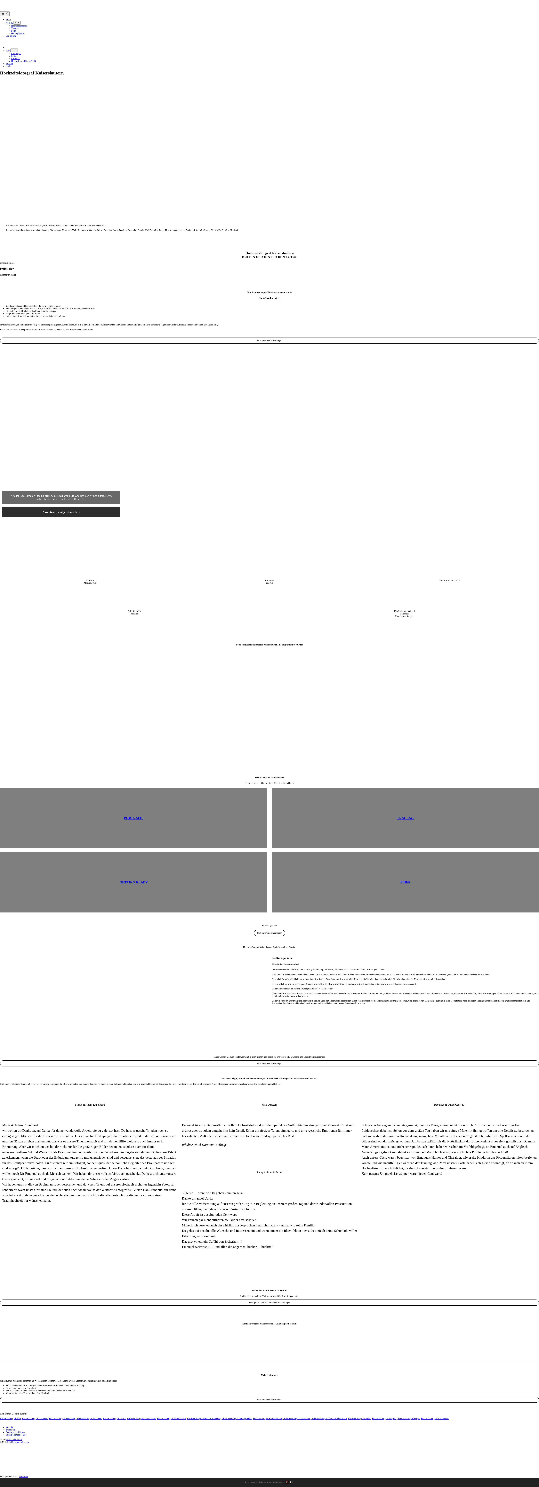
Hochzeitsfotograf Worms (114, 1418)
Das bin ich (11, 36)
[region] (269, 142)
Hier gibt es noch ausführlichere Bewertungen (269, 1302)
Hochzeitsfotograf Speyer (409, 1418)
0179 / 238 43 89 (14, 1439)
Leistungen (16, 53)
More (8, 51)
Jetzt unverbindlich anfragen (269, 340)
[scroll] (4, 1462)
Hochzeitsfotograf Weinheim (89, 1418)
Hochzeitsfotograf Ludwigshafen (237, 1418)
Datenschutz (50, 498)
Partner (14, 56)
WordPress (23, 1476)
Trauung (15, 28)
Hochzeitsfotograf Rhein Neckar (171, 1418)
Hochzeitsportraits (19, 26)
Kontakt (9, 63)
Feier (13, 31)
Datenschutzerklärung (15, 1432)
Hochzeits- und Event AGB (23, 61)
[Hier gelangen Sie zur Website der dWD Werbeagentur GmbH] (288, 1482)
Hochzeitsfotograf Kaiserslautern (141, 1418)
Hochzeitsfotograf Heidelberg (62, 1418)
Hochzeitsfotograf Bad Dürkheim (267, 1418)
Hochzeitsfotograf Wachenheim (435, 1418)
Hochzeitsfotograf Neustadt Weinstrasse (329, 1418)
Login (8, 66)
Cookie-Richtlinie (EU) (73, 498)
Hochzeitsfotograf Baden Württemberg (204, 1418)
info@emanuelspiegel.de (18, 1442)
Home (8, 19)
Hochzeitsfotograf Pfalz (10, 1418)
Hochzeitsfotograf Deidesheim (296, 1418)
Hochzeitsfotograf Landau (359, 1418)
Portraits (133, 818)
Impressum (10, 1430)
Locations (15, 58)
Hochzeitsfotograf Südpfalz (384, 1418)
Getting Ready (17, 33)
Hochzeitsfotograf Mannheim (35, 1418)
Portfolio (9, 23)
